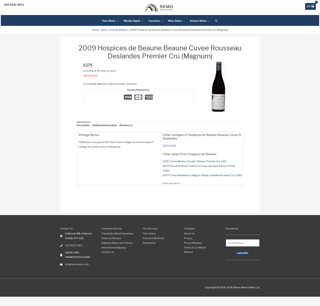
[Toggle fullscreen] (5, 299)
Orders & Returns (111, 238)
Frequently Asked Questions (117, 233)
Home (95, 29)
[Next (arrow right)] (5, 304)
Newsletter (149, 242)
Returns (188, 252)
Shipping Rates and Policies (117, 242)
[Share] (9, 299)
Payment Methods (153, 238)
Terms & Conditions (195, 247)
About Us (189, 233)
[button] (216, 21)
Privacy (188, 238)
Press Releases (193, 242)
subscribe (242, 252)
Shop (104, 29)
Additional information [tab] (104, 125)
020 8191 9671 (74, 245)
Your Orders (149, 233)
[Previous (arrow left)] (1, 304)
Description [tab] (83, 125)
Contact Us (107, 252)
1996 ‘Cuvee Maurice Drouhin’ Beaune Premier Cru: (194, 161)
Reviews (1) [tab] (126, 125)
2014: (169, 145)
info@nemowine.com (77, 264)
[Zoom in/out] (1, 299)
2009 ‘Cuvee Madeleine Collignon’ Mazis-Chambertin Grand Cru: (202, 175)
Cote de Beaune (118, 29)
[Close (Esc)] (13, 299)
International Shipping (113, 247)
